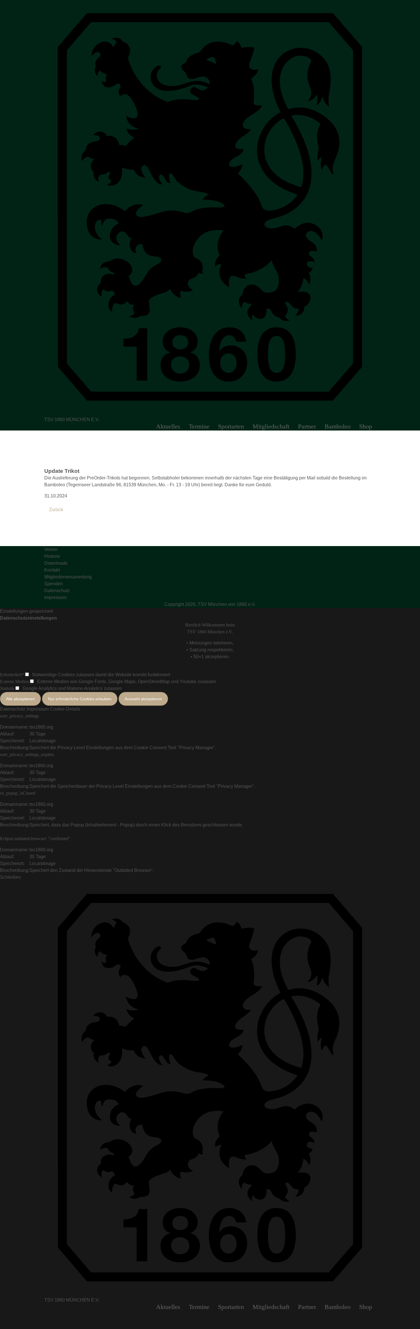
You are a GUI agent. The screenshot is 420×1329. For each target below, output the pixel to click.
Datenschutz (12, 709)
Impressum (38, 709)
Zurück (56, 509)
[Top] (1, 1314)
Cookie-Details (65, 709)
